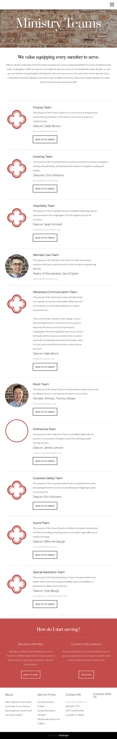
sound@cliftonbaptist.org (45, 546)
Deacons (86, 674)
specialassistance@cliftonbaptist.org (50, 595)
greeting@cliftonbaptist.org (45, 180)
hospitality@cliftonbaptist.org (46, 229)
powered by (58, 735)
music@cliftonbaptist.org (44, 403)
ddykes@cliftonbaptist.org (45, 278)
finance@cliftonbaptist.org (45, 131)
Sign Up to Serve (45, 139)
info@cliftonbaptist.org (43, 358)
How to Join (31, 674)
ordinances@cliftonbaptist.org (47, 452)
